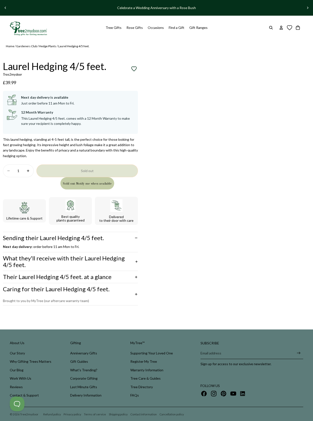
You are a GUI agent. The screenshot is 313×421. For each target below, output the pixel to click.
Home (10, 46)
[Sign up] (298, 353)
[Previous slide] (5, 7)
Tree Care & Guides (145, 378)
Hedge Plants (47, 46)
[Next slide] (307, 7)
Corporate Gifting (84, 378)
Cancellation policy (171, 414)
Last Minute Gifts (83, 387)
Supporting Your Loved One (151, 353)
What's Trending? (83, 370)
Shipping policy (118, 414)
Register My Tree (143, 361)
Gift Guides (79, 361)
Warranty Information (146, 370)
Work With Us (20, 378)
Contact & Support (24, 395)
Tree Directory (141, 387)
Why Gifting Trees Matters (30, 361)
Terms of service (95, 414)
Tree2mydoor (29, 414)
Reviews (16, 387)
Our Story (17, 353)
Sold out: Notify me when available (87, 183)
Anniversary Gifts (83, 353)
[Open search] (271, 27)
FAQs (134, 395)
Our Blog (16, 370)
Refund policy (52, 414)
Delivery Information (85, 395)
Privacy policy (72, 414)
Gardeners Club (26, 46)
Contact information (143, 414)
